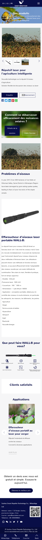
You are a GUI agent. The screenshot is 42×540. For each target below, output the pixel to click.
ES (8, 3)
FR (11, 3)
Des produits (13, 16)
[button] (3, 61)
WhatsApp (5, 538)
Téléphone (16, 538)
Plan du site (33, 531)
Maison (4, 16)
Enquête (9, 95)
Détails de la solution (12, 130)
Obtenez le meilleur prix (21, 490)
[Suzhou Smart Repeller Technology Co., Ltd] (21, 3)
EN (3, 3)
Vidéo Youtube (29, 133)
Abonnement (29, 95)
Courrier (26, 538)
